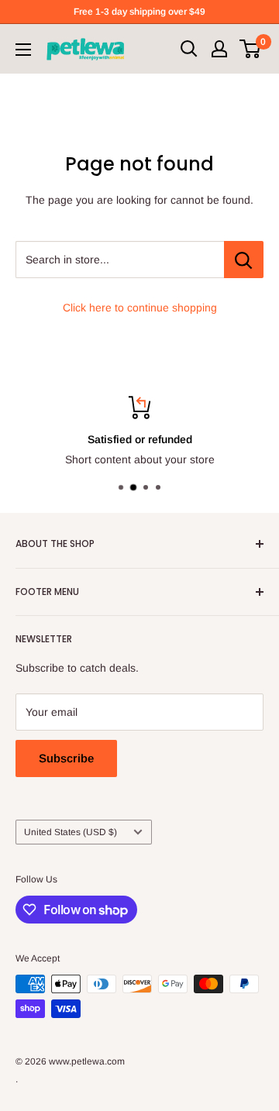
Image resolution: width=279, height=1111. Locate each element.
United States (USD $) (70, 832)
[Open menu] (23, 49)
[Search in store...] (244, 259)
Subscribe (66, 758)
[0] (250, 49)
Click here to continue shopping (140, 307)
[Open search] (189, 48)
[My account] (219, 48)
